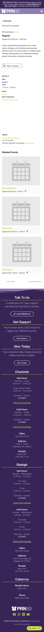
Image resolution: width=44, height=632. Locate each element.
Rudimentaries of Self (35, 281)
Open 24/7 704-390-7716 (22, 455)
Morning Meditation (9, 188)
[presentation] (21, 170)
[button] (42, 11)
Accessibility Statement (22, 624)
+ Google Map (29, 143)
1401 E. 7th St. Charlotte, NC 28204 (22, 445)
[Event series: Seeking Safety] (27, 231)
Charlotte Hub (13, 100)
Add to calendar (13, 66)
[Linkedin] (23, 614)
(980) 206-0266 (22, 598)
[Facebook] (14, 614)
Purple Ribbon (7, 269)
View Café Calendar (22, 541)
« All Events (6, 21)
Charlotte (5, 100)
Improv (4, 94)
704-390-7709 (22, 436)
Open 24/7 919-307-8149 (22, 569)
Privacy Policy (34, 621)
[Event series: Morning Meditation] (25, 191)
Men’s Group (11, 281)
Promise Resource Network (11, 138)
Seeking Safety (7, 228)
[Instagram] (18, 614)
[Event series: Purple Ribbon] (27, 272)
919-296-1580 (22, 551)
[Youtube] (28, 614)
